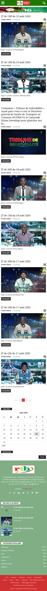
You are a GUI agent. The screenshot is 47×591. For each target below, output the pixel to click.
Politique (4, 567)
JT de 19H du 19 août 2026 (15, 16)
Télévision (4, 547)
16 (43, 430)
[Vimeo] (32, 493)
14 (30, 430)
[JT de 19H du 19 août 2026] (23, 34)
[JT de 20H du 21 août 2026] (6, 510)
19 (18, 434)
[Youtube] (37, 493)
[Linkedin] (19, 493)
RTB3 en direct (15, 582)
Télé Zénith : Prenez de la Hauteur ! (23, 585)
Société (3, 560)
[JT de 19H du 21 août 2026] (6, 521)
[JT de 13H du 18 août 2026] (23, 234)
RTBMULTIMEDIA (6, 19)
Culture (5, 580)
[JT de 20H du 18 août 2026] (23, 188)
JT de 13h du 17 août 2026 (15, 353)
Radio (17, 580)
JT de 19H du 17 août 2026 (15, 307)
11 (11, 430)
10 (4, 430)
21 (30, 434)
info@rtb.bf (27, 488)
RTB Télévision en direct (37, 580)
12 (18, 430)
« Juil (3, 445)
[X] (28, 493)
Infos (2, 554)
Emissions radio (6, 563)
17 (4, 434)
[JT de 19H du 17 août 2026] (23, 325)
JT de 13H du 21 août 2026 (23, 528)
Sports (11, 580)
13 (24, 430)
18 (11, 434)
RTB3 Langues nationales (29, 582)
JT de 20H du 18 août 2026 (15, 169)
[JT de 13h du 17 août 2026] (23, 371)
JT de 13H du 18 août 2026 (15, 215)
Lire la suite (6, 54)
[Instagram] (15, 493)
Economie (22, 577)
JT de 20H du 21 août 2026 (23, 507)
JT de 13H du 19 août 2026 (15, 62)
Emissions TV (5, 557)
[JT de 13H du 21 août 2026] (6, 531)
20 (24, 434)
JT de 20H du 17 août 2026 (15, 261)
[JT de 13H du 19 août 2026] (23, 80)
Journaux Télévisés (7, 550)
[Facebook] (10, 493)
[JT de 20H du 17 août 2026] (23, 279)
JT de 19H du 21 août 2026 (23, 518)
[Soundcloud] (24, 493)
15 (36, 430)
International (38, 577)
